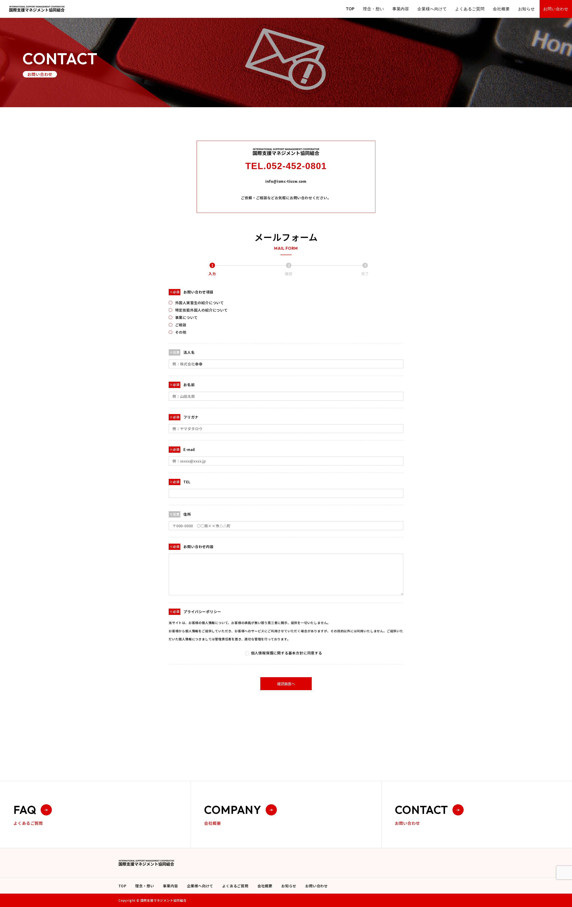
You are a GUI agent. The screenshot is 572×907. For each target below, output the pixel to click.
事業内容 (400, 8)
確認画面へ (286, 683)
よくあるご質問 (470, 8)
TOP (350, 8)
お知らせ (526, 8)
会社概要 (501, 8)
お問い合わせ (555, 8)
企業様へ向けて (432, 8)
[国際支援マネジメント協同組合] (37, 9)
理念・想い (373, 8)
